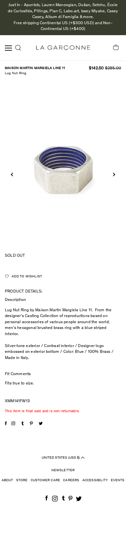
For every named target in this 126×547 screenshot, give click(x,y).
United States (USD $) (61, 457)
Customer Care (45, 480)
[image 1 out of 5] (63, 166)
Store (22, 480)
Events (117, 480)
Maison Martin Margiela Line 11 (35, 68)
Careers (71, 480)
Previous (12, 174)
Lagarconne (63, 47)
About (7, 480)
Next (113, 174)
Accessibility (95, 480)
